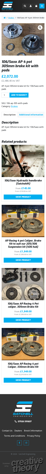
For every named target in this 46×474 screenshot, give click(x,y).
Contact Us (7, 430)
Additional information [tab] (31, 114)
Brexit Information (33, 430)
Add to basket (19, 95)
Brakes (11, 17)
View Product (23, 197)
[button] (40, 27)
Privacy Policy (33, 435)
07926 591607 (24, 421)
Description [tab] (10, 114)
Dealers (18, 430)
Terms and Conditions (14, 435)
